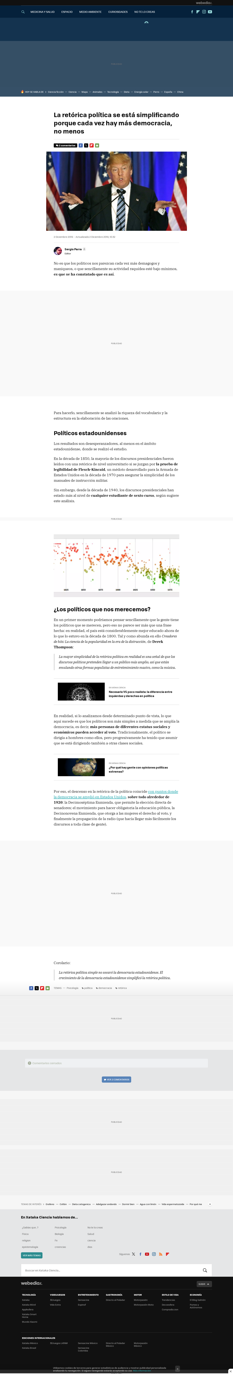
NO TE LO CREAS (144, 12)
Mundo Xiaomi (29, 1321)
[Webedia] (204, 3)
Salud (91, 1234)
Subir (202, 1284)
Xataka (26, 1299)
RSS (160, 1253)
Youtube (210, 12)
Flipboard (198, 12)
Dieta (126, 91)
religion (26, 1240)
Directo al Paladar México (115, 1344)
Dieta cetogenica (81, 1204)
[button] (75, 249)
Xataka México (30, 1343)
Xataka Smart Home (29, 1316)
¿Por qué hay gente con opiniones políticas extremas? (138, 769)
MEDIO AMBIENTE (90, 12)
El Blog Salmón (198, 1299)
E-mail (97, 145)
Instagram (204, 12)
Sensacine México (88, 1343)
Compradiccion (170, 1309)
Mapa (85, 91)
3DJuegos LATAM (59, 1343)
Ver (118, 1079)
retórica (122, 988)
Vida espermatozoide (173, 1204)
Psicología (72, 988)
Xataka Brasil (29, 1347)
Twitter (86, 145)
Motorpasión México (141, 1344)
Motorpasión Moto (144, 1304)
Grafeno (50, 1204)
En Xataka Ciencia (117, 687)
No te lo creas (95, 1227)
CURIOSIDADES (118, 12)
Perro (156, 91)
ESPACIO (66, 12)
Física (25, 1234)
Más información (142, 1370)
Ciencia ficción (56, 91)
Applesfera (27, 1309)
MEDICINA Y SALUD (43, 12)
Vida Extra (55, 1304)
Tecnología (113, 91)
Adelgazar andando (106, 1204)
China (180, 91)
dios (90, 1247)
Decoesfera (168, 1304)
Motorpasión (141, 1299)
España (168, 91)
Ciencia (73, 91)
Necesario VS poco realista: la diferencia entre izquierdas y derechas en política (140, 694)
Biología (59, 1234)
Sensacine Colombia (83, 1349)
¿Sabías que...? (30, 1227)
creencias (60, 1247)
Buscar (205, 1270)
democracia (105, 988)
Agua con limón (148, 1204)
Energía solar (141, 91)
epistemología (30, 1247)
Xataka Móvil (29, 1304)
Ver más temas (32, 1255)
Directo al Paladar (115, 1299)
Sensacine (83, 1299)
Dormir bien (128, 1204)
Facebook (192, 12)
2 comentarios (67, 145)
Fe (56, 1240)
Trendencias (168, 1299)
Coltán (63, 1204)
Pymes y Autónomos (196, 1306)
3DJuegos (55, 1299)
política (88, 988)
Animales (97, 91)
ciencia (92, 1240)
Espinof (82, 1304)
